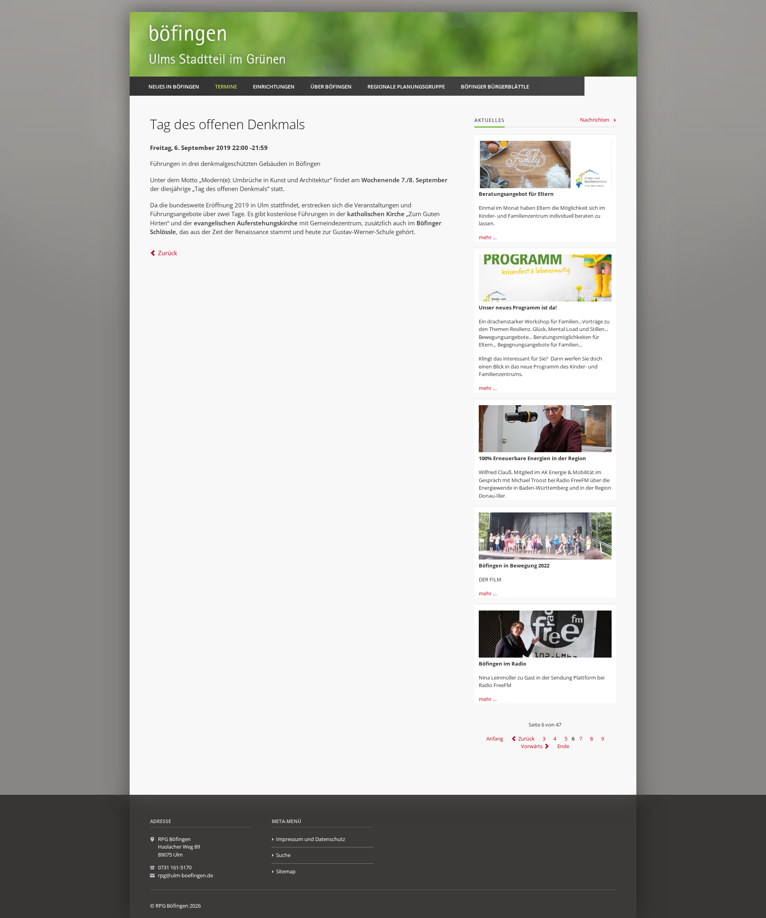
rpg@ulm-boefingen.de (185, 875)
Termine (226, 86)
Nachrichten (594, 119)
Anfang (494, 738)
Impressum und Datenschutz (310, 839)
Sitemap (286, 871)
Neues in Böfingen (173, 86)
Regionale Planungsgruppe (406, 86)
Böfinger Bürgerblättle (495, 86)
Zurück (167, 253)
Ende (563, 746)
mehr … (488, 237)
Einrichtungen (273, 86)
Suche (283, 855)
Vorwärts (532, 746)
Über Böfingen (330, 86)
